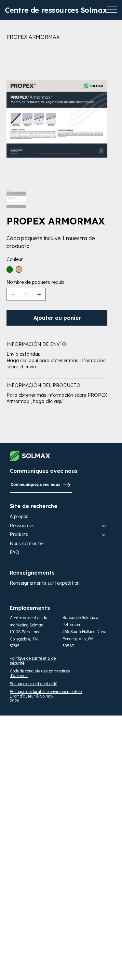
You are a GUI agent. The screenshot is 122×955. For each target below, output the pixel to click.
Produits (19, 534)
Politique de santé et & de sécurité (33, 660)
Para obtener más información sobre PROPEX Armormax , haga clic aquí (57, 398)
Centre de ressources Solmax (56, 10)
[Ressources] (104, 526)
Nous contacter (27, 544)
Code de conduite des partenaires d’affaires (40, 673)
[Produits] (104, 534)
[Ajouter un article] (39, 294)
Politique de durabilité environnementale (46, 691)
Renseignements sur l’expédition (45, 583)
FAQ (14, 552)
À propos (19, 516)
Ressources (22, 526)
